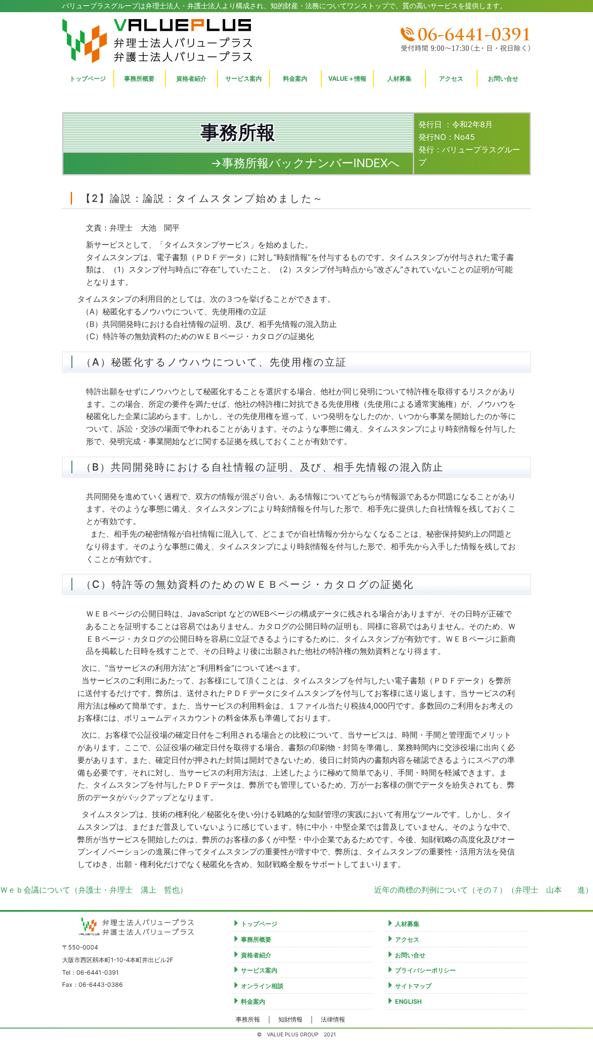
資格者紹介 (191, 78)
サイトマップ (413, 985)
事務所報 (248, 1019)
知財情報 (290, 1019)
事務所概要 (139, 78)
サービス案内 (259, 970)
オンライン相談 (262, 985)
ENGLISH (408, 1001)
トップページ (87, 78)
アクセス (451, 78)
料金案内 (253, 1001)
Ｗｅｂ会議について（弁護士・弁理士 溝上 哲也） (94, 889)
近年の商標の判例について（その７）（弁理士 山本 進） (483, 889)
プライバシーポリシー (425, 970)
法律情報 (333, 1019)
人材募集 (399, 78)
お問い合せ (503, 78)
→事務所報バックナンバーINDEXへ (305, 163)
